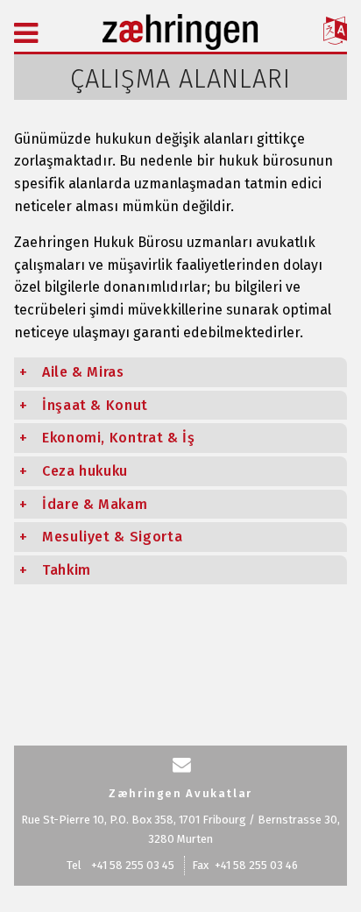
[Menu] (26, 33)
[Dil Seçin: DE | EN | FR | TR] (335, 33)
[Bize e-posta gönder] (182, 765)
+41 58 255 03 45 (132, 865)
